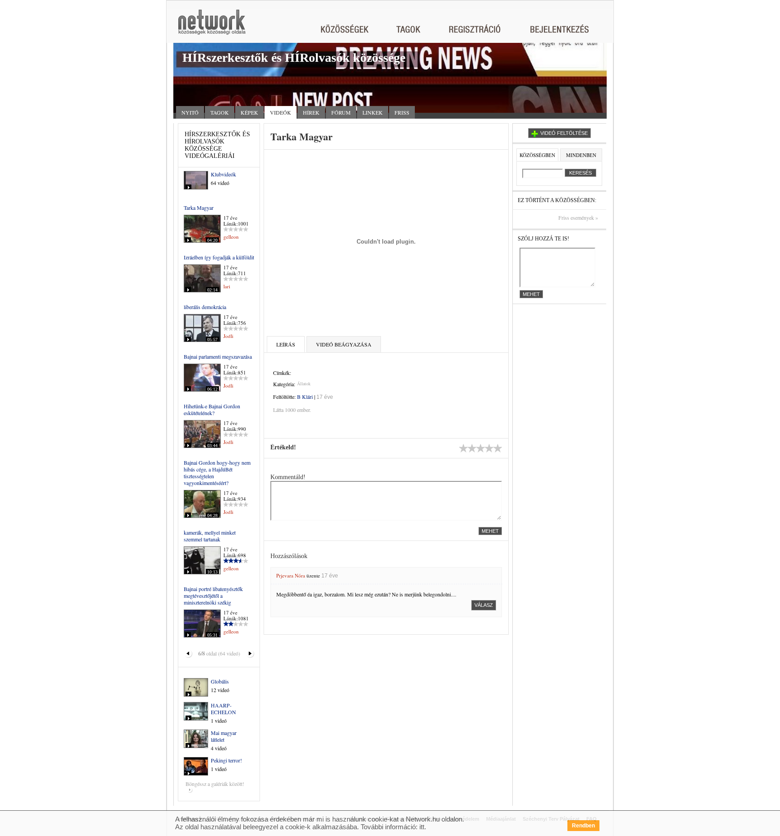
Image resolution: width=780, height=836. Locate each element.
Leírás (285, 344)
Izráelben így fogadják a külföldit (219, 257)
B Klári (305, 396)
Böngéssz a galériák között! (215, 783)
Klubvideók (223, 174)
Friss (402, 112)
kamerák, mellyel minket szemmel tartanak (210, 536)
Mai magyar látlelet (224, 736)
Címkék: (282, 372)
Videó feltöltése (564, 133)
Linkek (372, 112)
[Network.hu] (211, 26)
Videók (280, 112)
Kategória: (284, 384)
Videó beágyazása (343, 344)
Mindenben (581, 155)
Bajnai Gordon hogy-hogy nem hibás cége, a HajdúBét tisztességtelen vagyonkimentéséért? (217, 472)
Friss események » (578, 217)
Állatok (304, 383)
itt (421, 827)
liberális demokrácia (205, 306)
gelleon (231, 236)
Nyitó (190, 112)
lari (226, 286)
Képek (249, 112)
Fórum (341, 112)
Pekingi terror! (226, 760)
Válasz (483, 605)
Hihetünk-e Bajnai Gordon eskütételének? (212, 409)
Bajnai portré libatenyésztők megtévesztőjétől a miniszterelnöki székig (213, 595)
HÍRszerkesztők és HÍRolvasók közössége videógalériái (217, 145)
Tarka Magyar (199, 207)
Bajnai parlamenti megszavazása (218, 356)
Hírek (311, 112)
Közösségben (537, 155)
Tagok (219, 112)
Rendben (583, 825)
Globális (220, 681)
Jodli (228, 336)
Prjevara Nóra (290, 575)
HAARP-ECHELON (223, 709)
